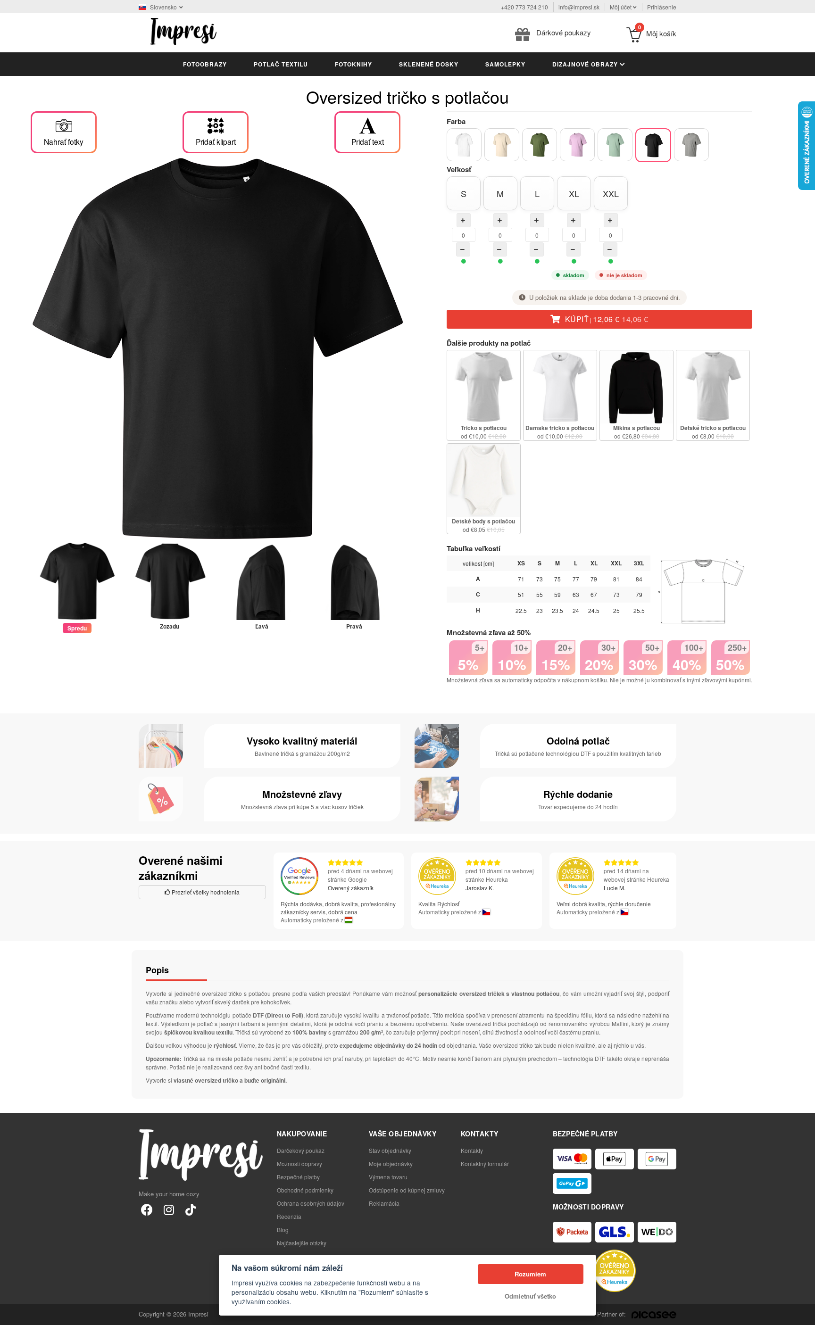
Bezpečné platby (298, 1177)
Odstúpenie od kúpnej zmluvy (407, 1190)
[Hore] (802, 1312)
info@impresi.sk (578, 7)
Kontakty (472, 1150)
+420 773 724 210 (524, 7)
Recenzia (289, 1216)
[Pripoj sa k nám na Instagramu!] (169, 1209)
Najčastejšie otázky (301, 1243)
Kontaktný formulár (485, 1163)
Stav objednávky (390, 1150)
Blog (283, 1230)
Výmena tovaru (388, 1177)
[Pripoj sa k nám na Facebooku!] (147, 1209)
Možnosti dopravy (299, 1163)
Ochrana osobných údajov (310, 1203)
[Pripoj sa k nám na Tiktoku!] (190, 1209)
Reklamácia (384, 1203)
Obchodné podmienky (305, 1190)
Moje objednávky (391, 1163)
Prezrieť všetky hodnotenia (205, 892)
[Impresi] (183, 30)
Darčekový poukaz (300, 1150)
